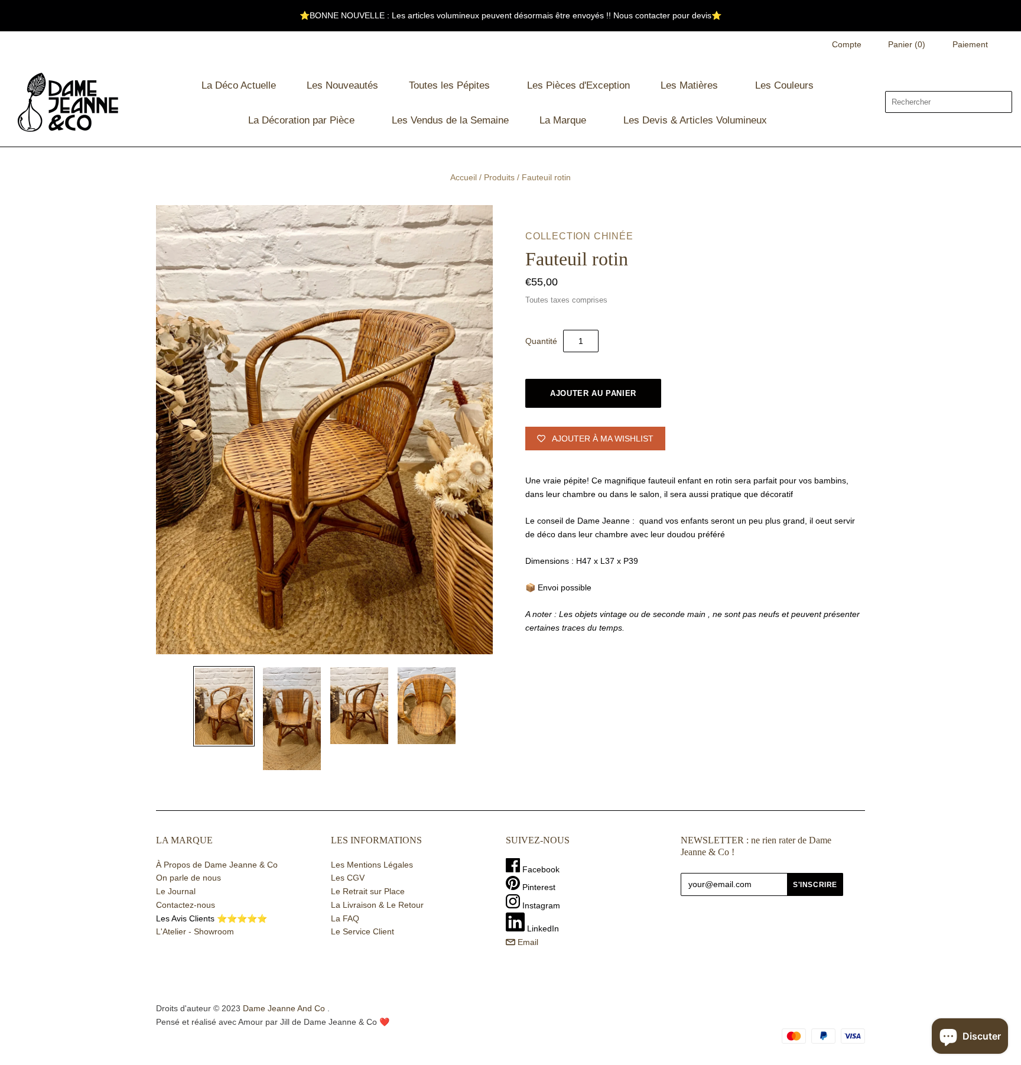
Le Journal (176, 891)
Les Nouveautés (342, 85)
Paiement (970, 44)
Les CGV (348, 877)
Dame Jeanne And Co (284, 1008)
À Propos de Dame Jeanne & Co (217, 864)
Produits (499, 177)
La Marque (562, 120)
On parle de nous (188, 877)
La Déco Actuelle (238, 85)
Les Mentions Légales (372, 864)
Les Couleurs (784, 85)
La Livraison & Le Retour (377, 905)
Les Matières (689, 85)
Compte (846, 44)
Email (526, 942)
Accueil (463, 177)
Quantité (541, 341)
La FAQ (345, 918)
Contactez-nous (185, 905)
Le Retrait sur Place (368, 891)
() (906, 44)
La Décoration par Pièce (301, 120)
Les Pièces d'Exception (578, 85)
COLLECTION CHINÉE (579, 236)
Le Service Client (362, 931)
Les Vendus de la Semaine (450, 120)
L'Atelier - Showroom (195, 931)
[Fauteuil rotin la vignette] (224, 706)
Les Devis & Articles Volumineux (695, 120)
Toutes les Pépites (449, 85)
